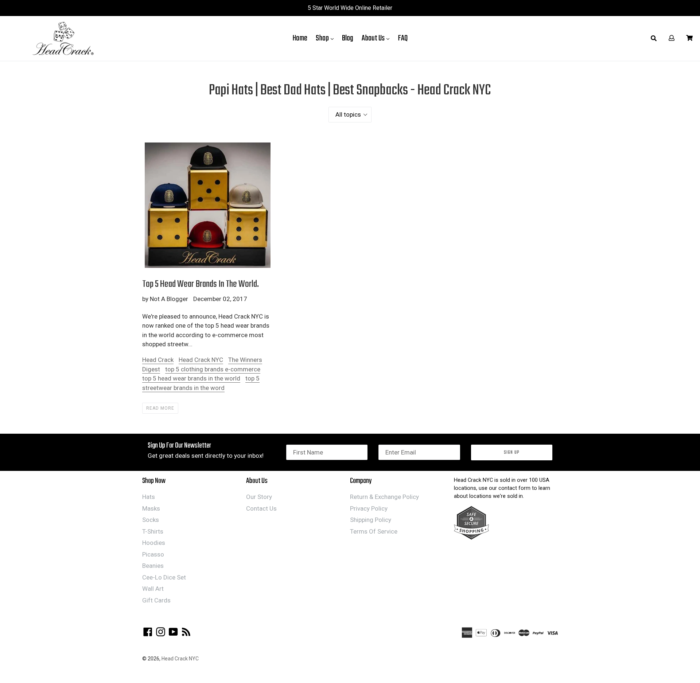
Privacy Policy (369, 508)
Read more (160, 408)
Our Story (259, 496)
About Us (377, 38)
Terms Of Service (373, 531)
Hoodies (153, 542)
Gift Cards (156, 600)
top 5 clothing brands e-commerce (212, 369)
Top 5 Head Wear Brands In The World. (200, 284)
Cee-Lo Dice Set (164, 577)
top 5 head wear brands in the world (191, 378)
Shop (326, 38)
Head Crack (158, 359)
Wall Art (153, 588)
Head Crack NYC (201, 359)
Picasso (153, 554)
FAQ (403, 38)
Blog (347, 38)
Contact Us (261, 508)
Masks (151, 508)
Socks (150, 519)
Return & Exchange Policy (384, 496)
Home (299, 38)
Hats (148, 496)
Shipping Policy (370, 519)
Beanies (153, 565)
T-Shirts (152, 531)
